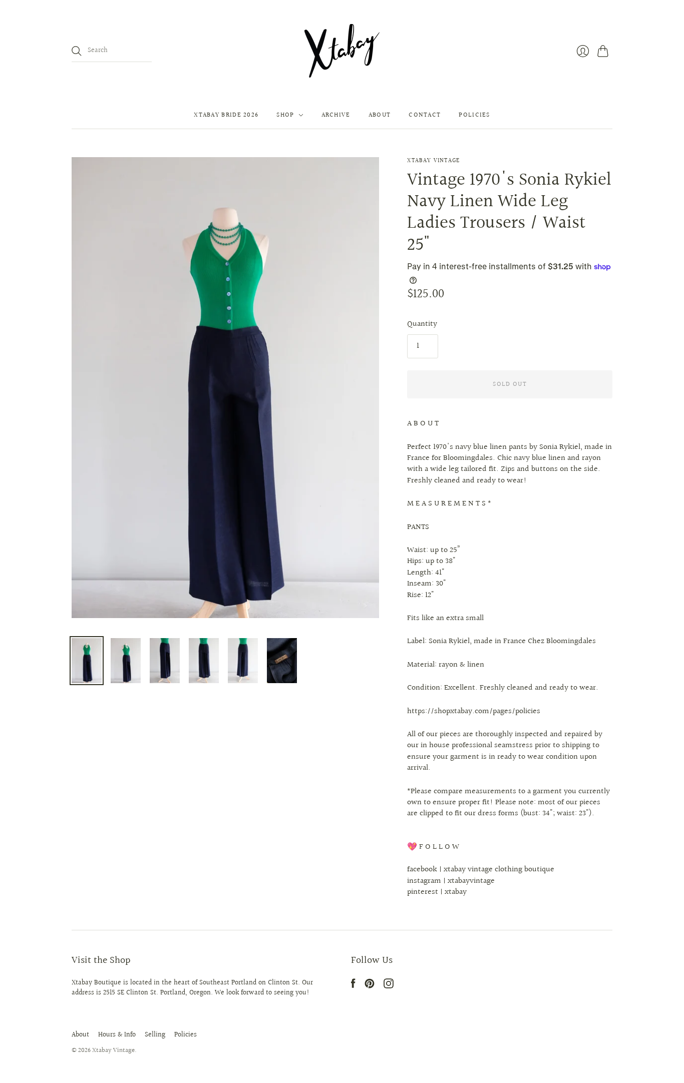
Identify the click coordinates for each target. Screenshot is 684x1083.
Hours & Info (117, 1034)
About (380, 115)
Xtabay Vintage (433, 161)
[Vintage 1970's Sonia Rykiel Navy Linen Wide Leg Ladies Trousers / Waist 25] (87, 660)
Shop (285, 115)
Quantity (422, 324)
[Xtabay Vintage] (342, 51)
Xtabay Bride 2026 (226, 115)
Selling (155, 1034)
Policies (474, 115)
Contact (425, 115)
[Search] (77, 51)
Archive (336, 115)
